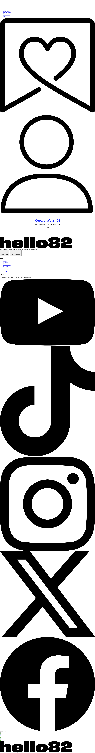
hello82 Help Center (7, 271)
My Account (5, 262)
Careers (4, 263)
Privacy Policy (6, 266)
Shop (4, 10)
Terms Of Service (7, 265)
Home (47, 227)
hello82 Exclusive (7, 12)
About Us (5, 261)
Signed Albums (6, 11)
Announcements (6, 15)
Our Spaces (5, 13)
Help (4, 16)
